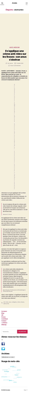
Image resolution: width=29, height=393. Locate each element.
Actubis (14, 3)
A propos (4, 311)
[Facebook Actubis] (14, 343)
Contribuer (4, 319)
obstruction (6, 303)
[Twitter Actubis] (14, 348)
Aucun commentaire (15, 65)
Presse (3, 317)
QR (2, 315)
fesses (22, 302)
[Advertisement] (14, 28)
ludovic (11, 63)
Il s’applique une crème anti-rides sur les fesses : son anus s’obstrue (14, 55)
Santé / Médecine (14, 47)
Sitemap (3, 324)
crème (18, 302)
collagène (14, 302)
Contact (3, 321)
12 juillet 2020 (19, 63)
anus (10, 302)
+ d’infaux (4, 322)
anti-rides (5, 302)
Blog (2, 313)
